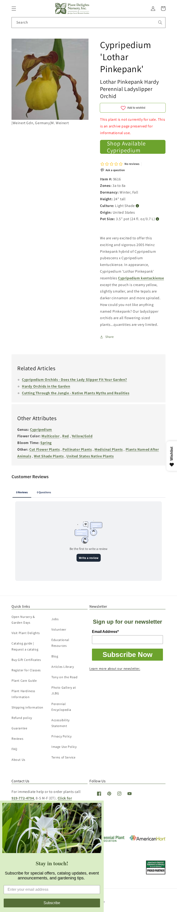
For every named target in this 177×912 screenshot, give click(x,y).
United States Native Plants (90, 456)
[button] (14, 8)
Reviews (17, 738)
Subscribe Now (127, 654)
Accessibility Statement (60, 723)
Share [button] (109, 337)
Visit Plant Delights (26, 633)
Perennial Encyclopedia (61, 707)
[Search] (160, 22)
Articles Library (62, 667)
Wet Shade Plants (49, 456)
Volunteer (58, 629)
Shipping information (27, 707)
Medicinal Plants (108, 449)
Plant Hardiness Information (23, 694)
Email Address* (105, 632)
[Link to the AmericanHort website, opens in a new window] (147, 839)
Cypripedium (41, 429)
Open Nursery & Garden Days (23, 620)
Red (65, 436)
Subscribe (52, 903)
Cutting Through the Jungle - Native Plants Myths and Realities (75, 393)
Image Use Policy (64, 747)
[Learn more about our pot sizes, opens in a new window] (157, 219)
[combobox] (88, 22)
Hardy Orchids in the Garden (46, 386)
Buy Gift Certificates (26, 660)
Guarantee (19, 728)
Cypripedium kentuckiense (141, 278)
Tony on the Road (64, 677)
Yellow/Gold (82, 436)
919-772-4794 (23, 798)
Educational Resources (60, 643)
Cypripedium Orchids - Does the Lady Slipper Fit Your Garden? (74, 379)
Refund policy (22, 718)
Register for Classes (26, 670)
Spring (46, 442)
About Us (18, 760)
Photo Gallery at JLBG (63, 690)
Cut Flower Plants (44, 449)
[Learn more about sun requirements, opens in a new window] (137, 206)
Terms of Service (63, 757)
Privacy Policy (61, 736)
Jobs (55, 619)
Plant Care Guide (24, 680)
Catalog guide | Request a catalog (25, 646)
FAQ (14, 749)
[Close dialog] (99, 804)
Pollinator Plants (77, 449)
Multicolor (50, 436)
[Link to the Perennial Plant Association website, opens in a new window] (107, 840)
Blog (54, 656)
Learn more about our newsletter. (114, 668)
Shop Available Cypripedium (126, 147)
